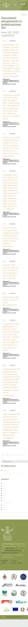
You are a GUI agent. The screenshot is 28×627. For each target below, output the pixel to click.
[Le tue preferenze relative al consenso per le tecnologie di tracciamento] (25, 624)
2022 (4, 493)
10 (23, 455)
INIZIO (3, 455)
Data (9, 32)
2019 (4, 500)
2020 (4, 498)
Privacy (14, 560)
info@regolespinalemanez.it (13, 550)
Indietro (24, 14)
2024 (4, 489)
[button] (15, 4)
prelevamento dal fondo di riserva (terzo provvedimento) (11, 301)
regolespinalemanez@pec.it (10, 552)
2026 (4, 484)
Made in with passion (14, 617)
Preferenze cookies (16, 563)
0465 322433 (10, 548)
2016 (4, 510)
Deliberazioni (6, 470)
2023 (4, 491)
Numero (15, 32)
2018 (4, 505)
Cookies (3, 563)
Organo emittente (8, 35)
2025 (4, 486)
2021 (4, 496)
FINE (2, 457)
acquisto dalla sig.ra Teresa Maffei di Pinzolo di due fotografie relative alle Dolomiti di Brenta (11, 271)
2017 (4, 507)
